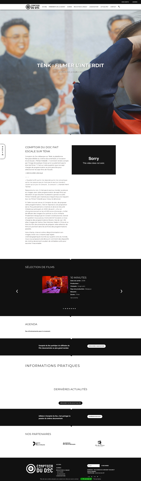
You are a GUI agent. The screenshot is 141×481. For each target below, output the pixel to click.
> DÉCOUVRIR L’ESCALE (34, 173)
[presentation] (17, 290)
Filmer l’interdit (41, 161)
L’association (93, 6)
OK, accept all (86, 479)
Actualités (104, 6)
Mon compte (125, 2)
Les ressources (61, 474)
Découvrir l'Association (96, 346)
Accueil (44, 6)
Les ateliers (60, 472)
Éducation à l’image (80, 6)
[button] (63, 308)
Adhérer (135, 2)
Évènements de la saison (57, 6)
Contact (113, 6)
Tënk (50, 156)
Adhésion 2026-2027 (95, 416)
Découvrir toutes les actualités (70, 403)
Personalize (97, 479)
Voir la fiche (74, 298)
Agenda (69, 6)
